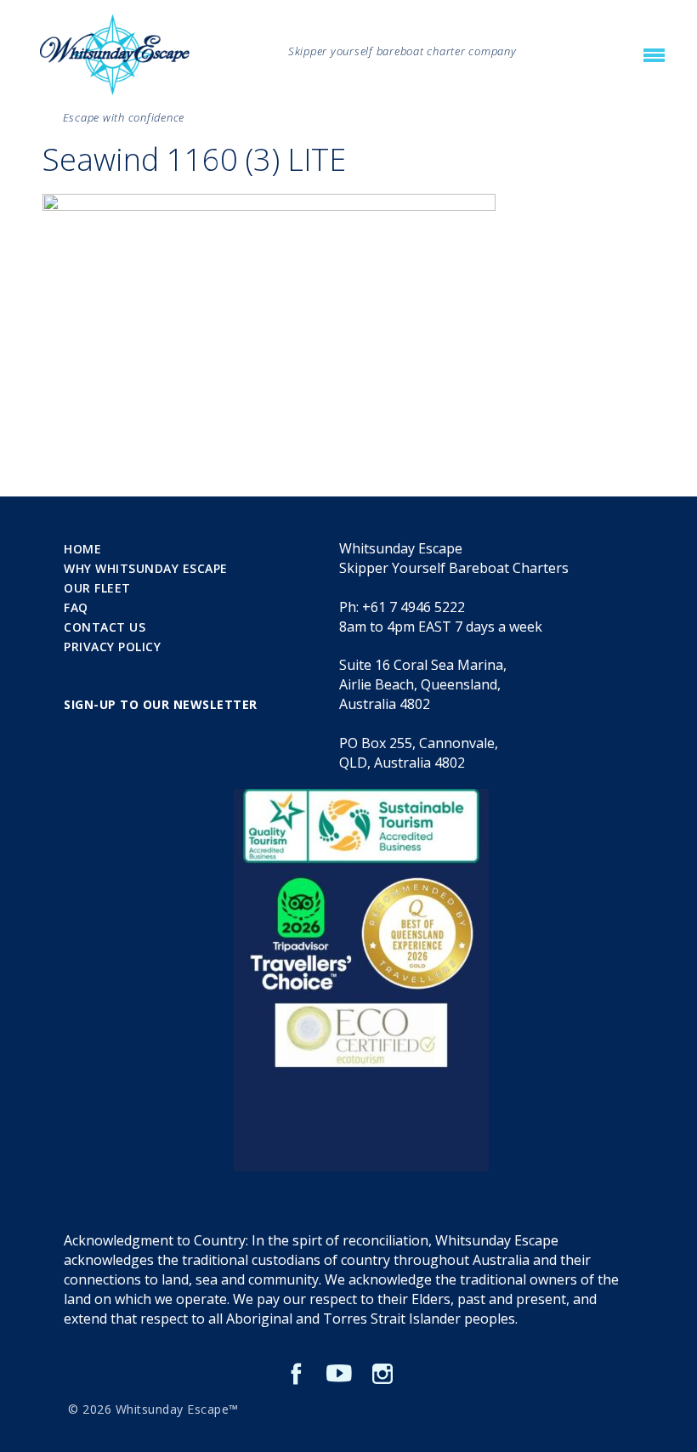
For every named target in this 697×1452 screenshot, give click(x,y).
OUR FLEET (97, 588)
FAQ (76, 607)
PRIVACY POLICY (112, 646)
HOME (82, 549)
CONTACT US (104, 627)
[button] (654, 56)
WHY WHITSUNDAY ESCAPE (146, 568)
